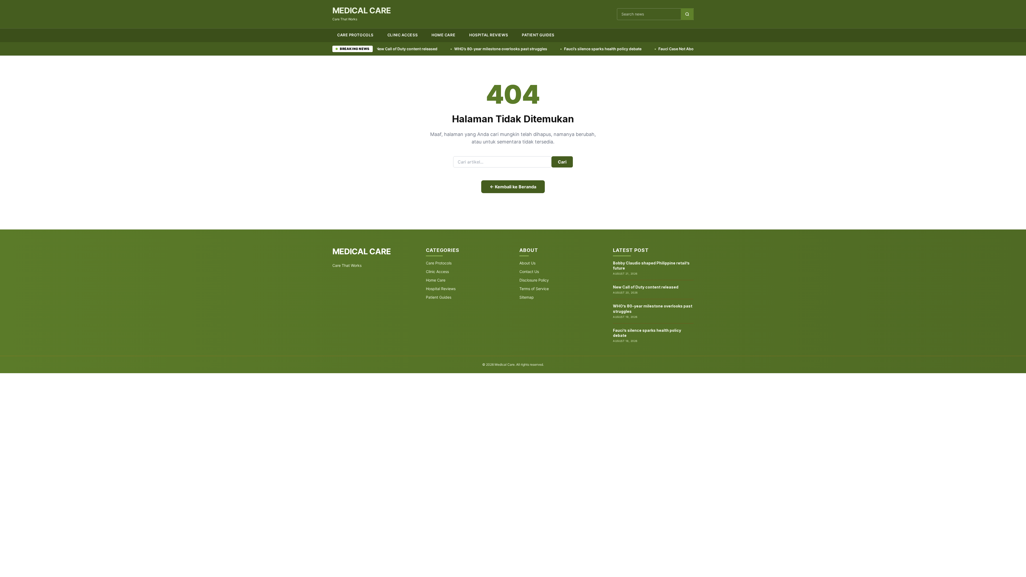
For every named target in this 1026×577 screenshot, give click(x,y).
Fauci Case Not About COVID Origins (656, 48)
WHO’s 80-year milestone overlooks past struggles (465, 48)
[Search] (687, 14)
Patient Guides (538, 35)
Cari (562, 162)
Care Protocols (355, 35)
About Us (527, 263)
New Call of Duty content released (645, 287)
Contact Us (529, 271)
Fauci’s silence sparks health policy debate (568, 48)
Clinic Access (402, 35)
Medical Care (361, 10)
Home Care (443, 35)
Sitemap (526, 297)
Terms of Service (534, 288)
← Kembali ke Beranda (513, 186)
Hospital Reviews (488, 35)
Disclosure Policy (534, 280)
